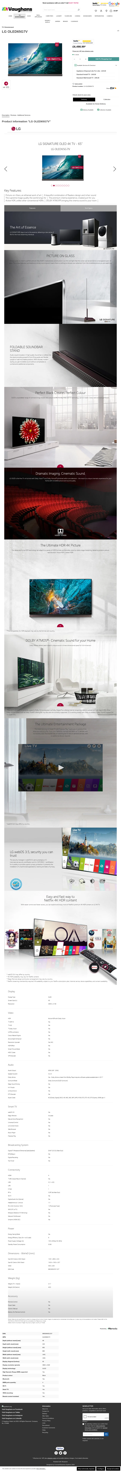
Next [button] (115, 168)
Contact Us (45, 1411)
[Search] (78, 10)
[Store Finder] (106, 11)
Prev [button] (6, 168)
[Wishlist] (96, 11)
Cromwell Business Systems (62, 1464)
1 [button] (52, 185)
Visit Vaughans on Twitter (11, 1412)
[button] (60, 466)
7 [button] (64, 185)
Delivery (44, 1413)
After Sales (45, 1416)
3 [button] (56, 185)
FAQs (44, 1430)
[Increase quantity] (86, 59)
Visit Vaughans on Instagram (12, 1415)
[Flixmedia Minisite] (6, 84)
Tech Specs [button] (88, 208)
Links (43, 1423)
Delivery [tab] (84, 99)
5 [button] (60, 185)
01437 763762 (73, 3)
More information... (41, 1468)
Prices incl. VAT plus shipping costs (83, 51)
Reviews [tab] (13, 115)
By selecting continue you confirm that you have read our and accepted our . (96, 1427)
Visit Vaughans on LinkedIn (12, 1418)
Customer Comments (48, 1427)
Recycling (45, 1432)
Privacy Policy (46, 1420)
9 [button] (68, 185)
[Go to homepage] (16, 9)
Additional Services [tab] (23, 115)
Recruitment (46, 1425)
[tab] (6, 115)
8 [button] (66, 185)
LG (118, 30)
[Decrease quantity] (74, 59)
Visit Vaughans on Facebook (12, 1409)
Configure (100, 1468)
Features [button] (32, 208)
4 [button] (58, 185)
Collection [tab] (107, 99)
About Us (45, 1409)
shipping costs (51, 1458)
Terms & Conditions (48, 1418)
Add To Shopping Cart (104, 59)
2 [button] (54, 185)
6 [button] (62, 185)
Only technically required (86, 1468)
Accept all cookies (113, 1468)
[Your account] (101, 11)
